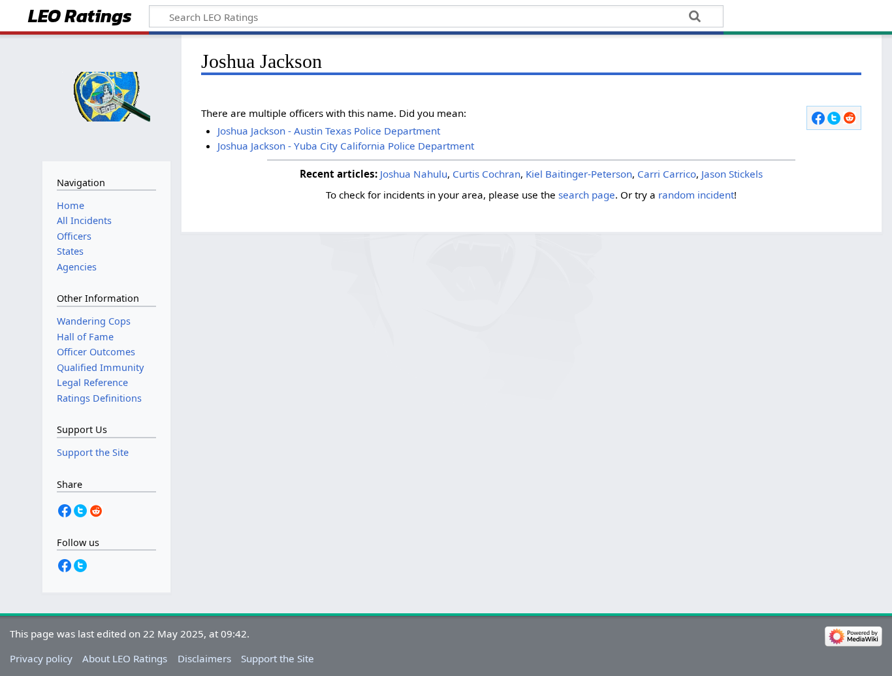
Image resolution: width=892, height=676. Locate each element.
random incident (696, 194)
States (70, 251)
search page (586, 194)
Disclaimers (204, 658)
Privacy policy (41, 658)
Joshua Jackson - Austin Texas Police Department (328, 130)
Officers (74, 236)
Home (70, 205)
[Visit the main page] (106, 96)
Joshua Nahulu (413, 173)
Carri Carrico (666, 173)
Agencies (77, 267)
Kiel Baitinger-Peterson (579, 173)
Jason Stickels (732, 173)
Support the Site (277, 658)
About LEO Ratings (124, 658)
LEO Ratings (80, 17)
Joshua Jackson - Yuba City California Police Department (345, 145)
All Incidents (84, 220)
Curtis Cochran (486, 173)
